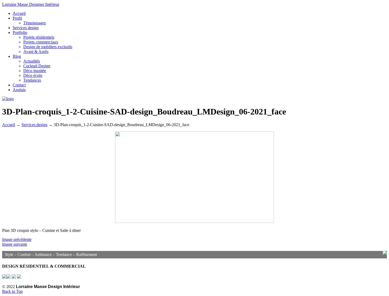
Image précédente (16, 239)
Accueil (8, 124)
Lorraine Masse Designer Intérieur (30, 4)
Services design (34, 124)
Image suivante (14, 244)
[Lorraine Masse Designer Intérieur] (8, 98)
